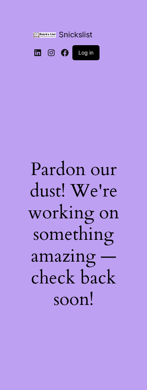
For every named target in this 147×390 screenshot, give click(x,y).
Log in (85, 52)
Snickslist (75, 34)
